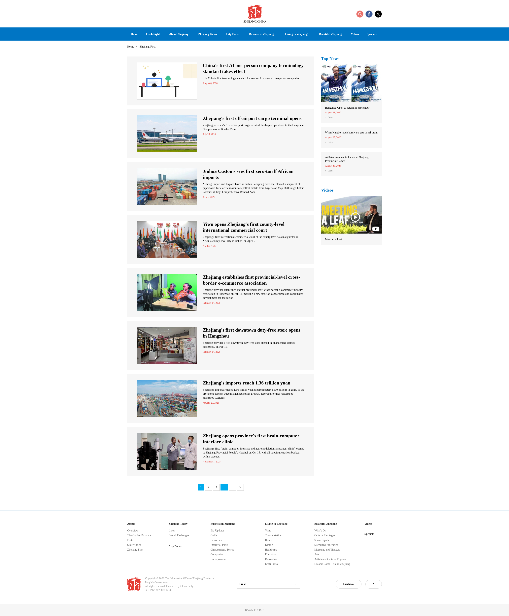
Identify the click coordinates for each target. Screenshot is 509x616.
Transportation (273, 535)
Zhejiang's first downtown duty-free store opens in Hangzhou (251, 333)
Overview (132, 530)
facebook (369, 14)
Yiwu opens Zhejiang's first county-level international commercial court (244, 227)
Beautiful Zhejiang (325, 523)
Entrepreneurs (218, 559)
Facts (130, 540)
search (359, 14)
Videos (327, 190)
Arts (316, 554)
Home (130, 46)
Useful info (271, 563)
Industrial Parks (219, 544)
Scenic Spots (321, 540)
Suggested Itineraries (326, 544)
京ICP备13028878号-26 (158, 590)
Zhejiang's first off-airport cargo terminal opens (252, 118)
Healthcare (271, 549)
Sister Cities (134, 544)
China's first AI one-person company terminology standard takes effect (253, 68)
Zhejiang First (135, 549)
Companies (217, 554)
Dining (269, 544)
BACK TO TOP (254, 609)
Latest (330, 117)
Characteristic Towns (222, 549)
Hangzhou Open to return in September (347, 107)
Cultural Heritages (324, 535)
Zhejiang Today (178, 523)
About (131, 523)
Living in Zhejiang (276, 523)
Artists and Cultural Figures (330, 559)
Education (270, 554)
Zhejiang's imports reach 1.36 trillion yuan (246, 382)
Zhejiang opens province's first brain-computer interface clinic (251, 438)
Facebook (348, 584)
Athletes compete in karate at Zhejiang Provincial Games (346, 159)
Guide (214, 535)
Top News (330, 58)
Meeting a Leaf (333, 239)
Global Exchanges (179, 535)
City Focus (175, 546)
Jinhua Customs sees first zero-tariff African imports (248, 174)
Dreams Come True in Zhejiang (332, 563)
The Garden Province (139, 535)
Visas (268, 530)
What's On (320, 530)
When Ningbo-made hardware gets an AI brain (351, 132)
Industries (216, 540)
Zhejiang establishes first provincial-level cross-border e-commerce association (251, 280)
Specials (369, 533)
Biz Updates (217, 530)
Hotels (268, 540)
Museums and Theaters (327, 549)
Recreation (271, 559)
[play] (351, 197)
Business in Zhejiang (223, 523)
